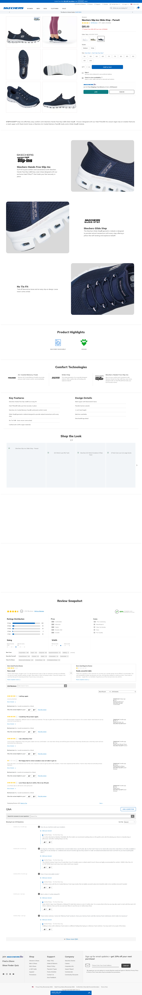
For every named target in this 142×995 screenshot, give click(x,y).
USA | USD (136, 4)
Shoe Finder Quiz (10, 965)
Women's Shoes (34, 960)
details (86, 1)
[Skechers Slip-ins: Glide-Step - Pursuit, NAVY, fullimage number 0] (23, 31)
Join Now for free (80, 12)
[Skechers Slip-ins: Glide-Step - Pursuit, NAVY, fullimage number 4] (23, 97)
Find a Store (8, 961)
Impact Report (69, 969)
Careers (67, 963)
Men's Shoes (33, 963)
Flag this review (42, 709)
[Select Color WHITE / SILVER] (85, 39)
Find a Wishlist (51, 972)
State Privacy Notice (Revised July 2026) (64, 987)
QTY (83, 67)
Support (98, 4)
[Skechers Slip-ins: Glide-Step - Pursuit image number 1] (59, 31)
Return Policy (51, 966)
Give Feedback (51, 977)
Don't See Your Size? (98, 53)
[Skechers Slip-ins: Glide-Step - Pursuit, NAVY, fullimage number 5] (59, 97)
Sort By (121, 822)
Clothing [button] (54, 8)
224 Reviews (94, 23)
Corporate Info (69, 966)
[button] (125, 4)
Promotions (32, 974)
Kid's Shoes (32, 966)
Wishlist (105, 4)
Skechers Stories (70, 960)
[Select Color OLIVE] (93, 39)
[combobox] (122, 8)
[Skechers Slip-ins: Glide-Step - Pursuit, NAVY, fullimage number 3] (59, 64)
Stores (91, 4)
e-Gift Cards (33, 969)
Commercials (69, 972)
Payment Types (52, 969)
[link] (61, 465)
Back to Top (24, 803)
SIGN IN (121, 92)
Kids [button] (45, 8)
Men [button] (38, 8)
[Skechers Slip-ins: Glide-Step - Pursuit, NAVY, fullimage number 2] (23, 64)
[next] (137, 465)
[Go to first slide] (132, 12)
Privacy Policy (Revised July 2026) (44, 987)
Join (4, 957)
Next (101, 803)
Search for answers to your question (18, 816)
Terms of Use (91, 972)
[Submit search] (132, 816)
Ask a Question (128, 809)
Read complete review (13, 679)
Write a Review (39, 611)
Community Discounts (71, 974)
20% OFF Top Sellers (69, 1)
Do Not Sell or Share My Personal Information (87, 987)
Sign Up (126, 965)
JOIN (95, 92)
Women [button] (30, 8)
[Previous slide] (9, 12)
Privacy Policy (134, 970)
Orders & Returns (81, 4)
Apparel (31, 972)
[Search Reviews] (65, 685)
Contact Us (50, 974)
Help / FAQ (50, 960)
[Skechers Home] (13, 8)
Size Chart (88, 53)
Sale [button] (64, 8)
